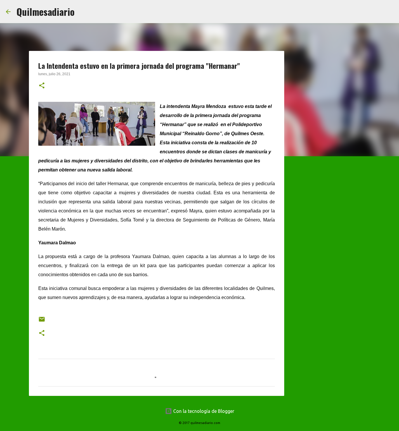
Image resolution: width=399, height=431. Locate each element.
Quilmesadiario (45, 11)
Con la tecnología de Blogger (203, 411)
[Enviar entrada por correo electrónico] (41, 321)
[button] (41, 86)
